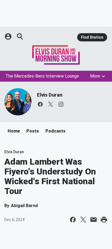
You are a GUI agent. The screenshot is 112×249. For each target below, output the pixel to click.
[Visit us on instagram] (61, 104)
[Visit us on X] (50, 104)
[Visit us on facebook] (40, 104)
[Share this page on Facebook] (73, 219)
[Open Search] (20, 36)
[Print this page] (104, 219)
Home (14, 131)
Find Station (92, 37)
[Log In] (9, 36)
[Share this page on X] (83, 219)
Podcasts (55, 131)
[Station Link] (56, 55)
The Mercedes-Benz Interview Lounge (42, 76)
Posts (32, 131)
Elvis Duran (50, 95)
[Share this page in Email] (93, 219)
